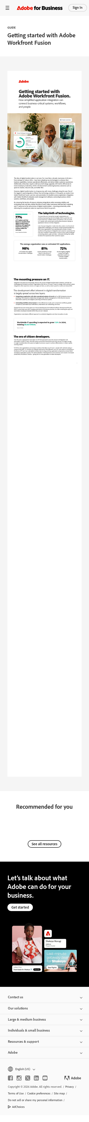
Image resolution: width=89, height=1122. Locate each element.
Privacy (69, 1086)
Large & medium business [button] (27, 1019)
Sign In (78, 7)
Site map (59, 1093)
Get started (20, 907)
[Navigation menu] (7, 8)
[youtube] (45, 1078)
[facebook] (10, 1078)
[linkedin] (36, 1078)
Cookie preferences (38, 1093)
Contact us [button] (15, 997)
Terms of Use (16, 1093)
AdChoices (18, 1107)
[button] (44, 1069)
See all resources (44, 844)
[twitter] (27, 1078)
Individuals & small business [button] (29, 1030)
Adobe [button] (13, 1052)
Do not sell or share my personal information (35, 1100)
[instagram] (19, 1078)
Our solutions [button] (18, 1008)
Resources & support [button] (23, 1042)
